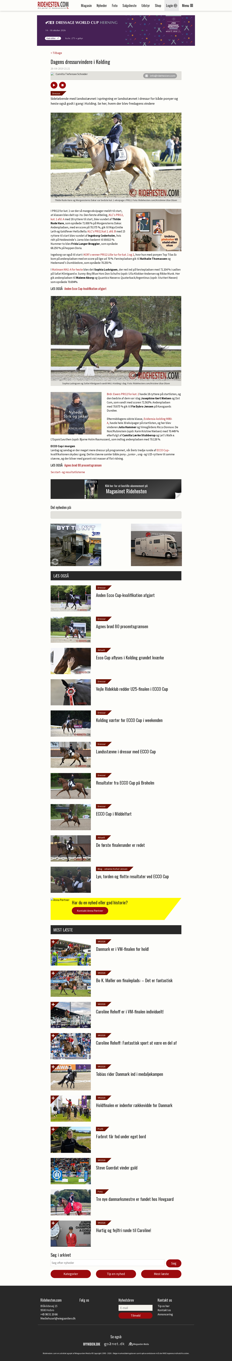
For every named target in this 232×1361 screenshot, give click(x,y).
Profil (100, 1128)
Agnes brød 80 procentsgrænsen (83, 465)
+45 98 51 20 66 (49, 1314)
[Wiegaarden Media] (138, 1344)
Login (170, 5)
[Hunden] (91, 1344)
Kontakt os (164, 1310)
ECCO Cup (162, 450)
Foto (115, 5)
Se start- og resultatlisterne (68, 472)
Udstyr (145, 5)
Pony (100, 1191)
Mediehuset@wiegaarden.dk (58, 1318)
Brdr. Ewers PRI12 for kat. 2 (123, 394)
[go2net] (114, 1344)
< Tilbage (56, 53)
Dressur (56, 93)
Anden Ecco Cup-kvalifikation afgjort (85, 288)
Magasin (86, 5)
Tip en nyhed (116, 1274)
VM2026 (101, 941)
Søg (173, 1263)
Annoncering (165, 1314)
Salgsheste (129, 5)
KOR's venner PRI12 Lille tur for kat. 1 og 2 (109, 254)
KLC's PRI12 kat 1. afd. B (101, 231)
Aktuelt (101, 650)
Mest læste (161, 1274)
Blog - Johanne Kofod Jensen (112, 868)
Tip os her (163, 1306)
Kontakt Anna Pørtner (90, 910)
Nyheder (102, 5)
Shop (158, 5)
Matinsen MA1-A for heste (67, 269)
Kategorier (71, 1274)
